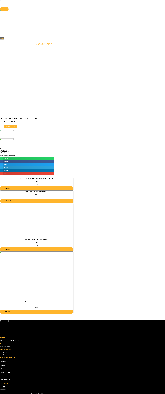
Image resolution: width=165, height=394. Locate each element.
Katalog (34, 7)
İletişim (41, 7)
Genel (36, 181)
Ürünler (22, 7)
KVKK (2, 376)
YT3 (37, 184)
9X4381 (36, 307)
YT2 (37, 197)
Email (1, 386)
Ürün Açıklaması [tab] (4, 149)
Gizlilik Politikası (5, 372)
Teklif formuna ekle (10, 126)
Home (38, 42)
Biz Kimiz (3, 361)
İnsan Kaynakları (5, 379)
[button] (2, 38)
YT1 (37, 245)
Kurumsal (14, 7)
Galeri (28, 7)
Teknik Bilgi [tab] (3, 150)
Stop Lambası (46, 43)
